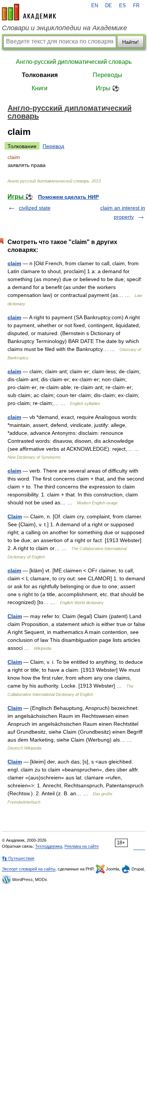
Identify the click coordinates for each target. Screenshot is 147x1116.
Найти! (130, 42)
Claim (15, 516)
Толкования (40, 75)
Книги (39, 88)
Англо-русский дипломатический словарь (74, 62)
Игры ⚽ (107, 88)
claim (14, 263)
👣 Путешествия (18, 858)
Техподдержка (48, 846)
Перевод (53, 146)
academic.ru (29, 12)
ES (122, 5)
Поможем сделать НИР (68, 197)
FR (136, 5)
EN (94, 5)
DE (108, 5)
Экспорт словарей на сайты (28, 869)
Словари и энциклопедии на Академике (64, 28)
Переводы (107, 75)
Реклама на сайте (81, 846)
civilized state (35, 208)
